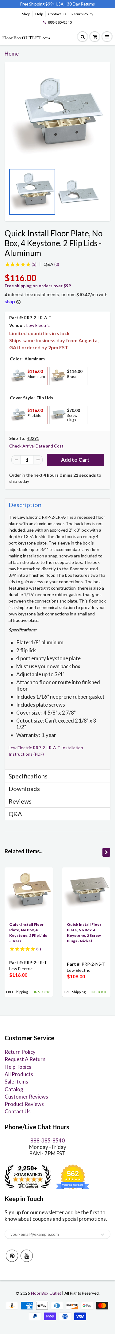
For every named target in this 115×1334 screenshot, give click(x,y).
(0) (51, 264)
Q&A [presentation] (15, 813)
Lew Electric (38, 325)
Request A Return (25, 1059)
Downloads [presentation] (24, 788)
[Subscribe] (103, 1234)
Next (104, 194)
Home (12, 53)
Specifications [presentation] (29, 776)
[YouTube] (27, 1256)
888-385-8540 (60, 22)
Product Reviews (24, 1104)
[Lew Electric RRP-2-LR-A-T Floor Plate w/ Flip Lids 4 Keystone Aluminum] (57, 116)
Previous (11, 194)
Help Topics (18, 1067)
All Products (19, 1074)
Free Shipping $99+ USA (41, 4)
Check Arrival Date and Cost (36, 445)
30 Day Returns (81, 4)
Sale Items (16, 1081)
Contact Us (57, 14)
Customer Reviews (26, 1096)
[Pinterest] (12, 1256)
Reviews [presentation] (20, 801)
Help (39, 14)
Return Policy (82, 14)
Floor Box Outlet (46, 1293)
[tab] (57, 504)
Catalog (14, 1089)
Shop (26, 14)
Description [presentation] (25, 504)
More (18, 389)
